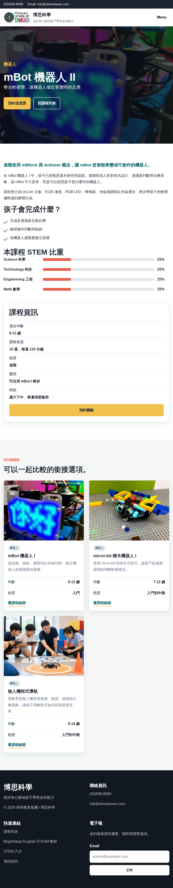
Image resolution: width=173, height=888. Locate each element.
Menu (161, 17)
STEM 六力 (13, 851)
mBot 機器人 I (21, 555)
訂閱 (129, 870)
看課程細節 (17, 603)
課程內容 (11, 831)
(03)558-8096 (13, 4)
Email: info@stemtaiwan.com (48, 4)
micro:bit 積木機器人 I (114, 555)
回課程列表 (47, 103)
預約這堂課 (17, 103)
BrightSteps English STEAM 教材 (30, 841)
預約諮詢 (11, 861)
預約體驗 (86, 410)
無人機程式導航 (23, 691)
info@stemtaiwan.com (107, 804)
